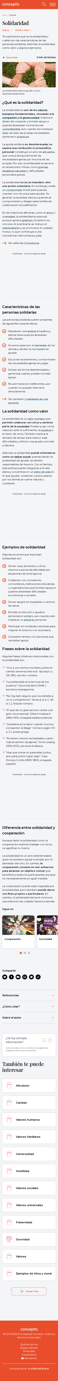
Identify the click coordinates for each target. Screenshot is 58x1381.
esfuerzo (29, 619)
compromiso (14, 189)
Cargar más (32, 1291)
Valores (13, 15)
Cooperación (13, 939)
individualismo (11, 227)
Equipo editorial (29, 1347)
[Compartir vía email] (18, 977)
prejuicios (23, 136)
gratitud (27, 220)
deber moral (22, 456)
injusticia (46, 430)
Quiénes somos (29, 1344)
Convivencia (31, 243)
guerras (43, 167)
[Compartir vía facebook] (11, 977)
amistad (10, 216)
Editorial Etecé (40, 1368)
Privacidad (29, 1351)
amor (49, 212)
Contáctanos (29, 1354)
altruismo (48, 151)
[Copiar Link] (38, 977)
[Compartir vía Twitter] (4, 977)
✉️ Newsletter (29, 1358)
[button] (21, 953)
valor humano (36, 418)
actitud (32, 331)
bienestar (41, 345)
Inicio (4, 15)
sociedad (23, 426)
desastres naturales (14, 170)
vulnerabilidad (11, 129)
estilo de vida (42, 471)
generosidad (31, 117)
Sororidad (45, 939)
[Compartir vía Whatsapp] (31, 977)
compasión (9, 117)
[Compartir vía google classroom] (24, 977)
